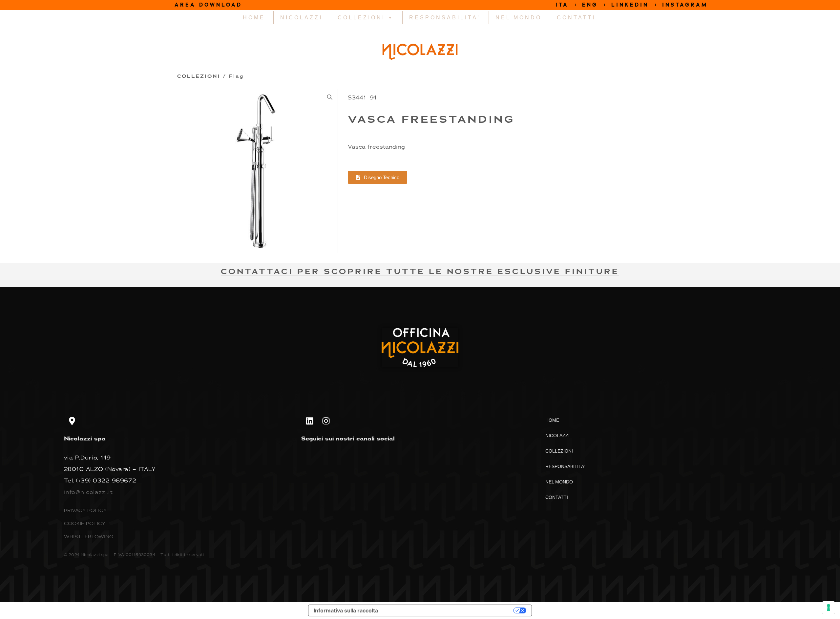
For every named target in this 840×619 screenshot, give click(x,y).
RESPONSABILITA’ (444, 17)
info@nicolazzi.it (88, 492)
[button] (330, 97)
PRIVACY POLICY (85, 510)
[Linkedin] (309, 421)
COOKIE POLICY (84, 523)
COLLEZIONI (361, 17)
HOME (254, 17)
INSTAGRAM (685, 4)
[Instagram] (326, 421)
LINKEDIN (630, 4)
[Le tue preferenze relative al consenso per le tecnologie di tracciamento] (828, 607)
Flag (236, 76)
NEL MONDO (518, 17)
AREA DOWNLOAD (208, 4)
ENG (590, 4)
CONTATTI (576, 17)
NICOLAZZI (301, 17)
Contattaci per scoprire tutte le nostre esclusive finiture (420, 272)
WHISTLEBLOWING (88, 536)
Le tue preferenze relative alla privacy (449, 610)
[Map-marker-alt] (72, 421)
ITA (562, 4)
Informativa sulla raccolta (346, 610)
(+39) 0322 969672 (106, 480)
